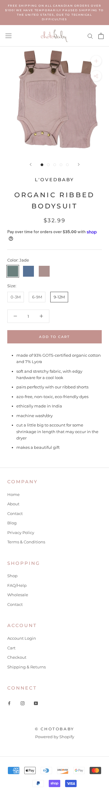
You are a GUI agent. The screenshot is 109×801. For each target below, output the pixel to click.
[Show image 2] (48, 164)
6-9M (37, 296)
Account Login (21, 638)
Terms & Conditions (26, 541)
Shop (12, 575)
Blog (12, 522)
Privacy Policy (20, 532)
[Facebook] (9, 703)
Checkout (16, 657)
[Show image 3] (54, 164)
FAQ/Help (17, 585)
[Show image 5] (67, 164)
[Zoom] (96, 61)
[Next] (79, 164)
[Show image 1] (42, 164)
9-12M (59, 296)
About (13, 503)
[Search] (90, 35)
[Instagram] (23, 703)
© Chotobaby (54, 728)
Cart (11, 647)
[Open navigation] (8, 36)
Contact (15, 513)
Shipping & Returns (26, 666)
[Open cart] (101, 36)
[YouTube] (36, 703)
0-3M (16, 296)
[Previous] (30, 164)
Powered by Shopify (54, 736)
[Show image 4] (61, 164)
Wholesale (17, 594)
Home (13, 494)
